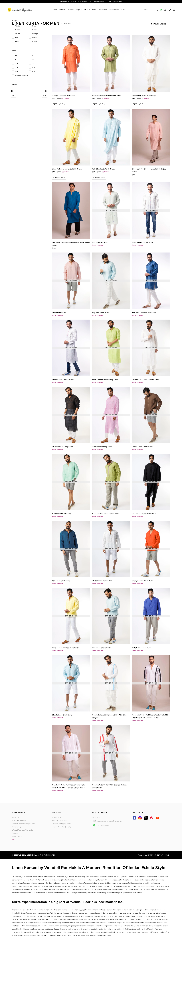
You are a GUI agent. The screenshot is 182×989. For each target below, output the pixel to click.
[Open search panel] (156, 10)
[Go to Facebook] (134, 818)
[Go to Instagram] (140, 818)
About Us (15, 817)
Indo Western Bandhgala (95, 935)
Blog (13, 840)
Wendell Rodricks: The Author (23, 830)
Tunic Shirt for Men (63, 935)
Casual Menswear (78, 935)
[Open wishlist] (169, 10)
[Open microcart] (174, 10)
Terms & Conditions (59, 820)
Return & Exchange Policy (61, 827)
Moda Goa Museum (19, 820)
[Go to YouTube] (157, 818)
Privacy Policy (57, 817)
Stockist (15, 833)
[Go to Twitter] (146, 818)
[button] (165, 10)
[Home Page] (20, 10)
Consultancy (16, 827)
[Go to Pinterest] (152, 818)
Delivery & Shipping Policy (61, 824)
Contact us (96, 817)
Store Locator (17, 836)
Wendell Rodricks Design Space (23, 824)
